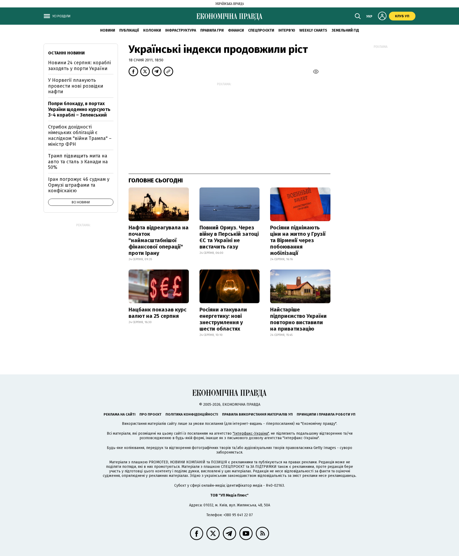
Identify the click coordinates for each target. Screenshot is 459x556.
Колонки (152, 30)
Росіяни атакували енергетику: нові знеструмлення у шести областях (223, 319)
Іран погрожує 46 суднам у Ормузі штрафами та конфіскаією (78, 185)
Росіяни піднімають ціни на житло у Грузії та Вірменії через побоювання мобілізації (298, 240)
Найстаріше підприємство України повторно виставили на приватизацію (298, 319)
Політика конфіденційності (191, 414)
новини (107, 30)
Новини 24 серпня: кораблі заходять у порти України (79, 65)
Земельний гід (345, 30)
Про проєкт (150, 414)
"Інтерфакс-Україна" (251, 433)
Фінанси (236, 30)
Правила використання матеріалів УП (257, 414)
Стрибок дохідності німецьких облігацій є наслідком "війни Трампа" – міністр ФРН (80, 135)
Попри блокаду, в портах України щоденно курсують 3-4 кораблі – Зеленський (79, 109)
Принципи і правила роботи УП (326, 414)
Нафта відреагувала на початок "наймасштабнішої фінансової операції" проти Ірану (159, 240)
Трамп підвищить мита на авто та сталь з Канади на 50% (78, 161)
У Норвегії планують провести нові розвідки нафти (75, 86)
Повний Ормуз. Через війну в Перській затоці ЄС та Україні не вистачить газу (229, 237)
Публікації (129, 30)
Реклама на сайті (119, 414)
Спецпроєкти (261, 30)
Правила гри (212, 30)
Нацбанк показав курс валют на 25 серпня (157, 312)
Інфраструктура (180, 30)
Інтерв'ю (286, 30)
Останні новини (66, 52)
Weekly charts (313, 30)
